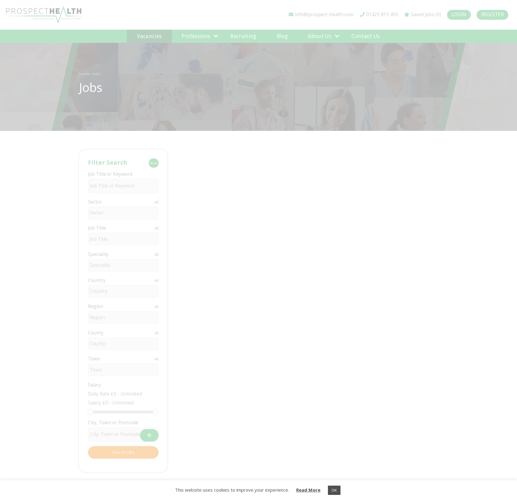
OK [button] (334, 490)
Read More (308, 490)
